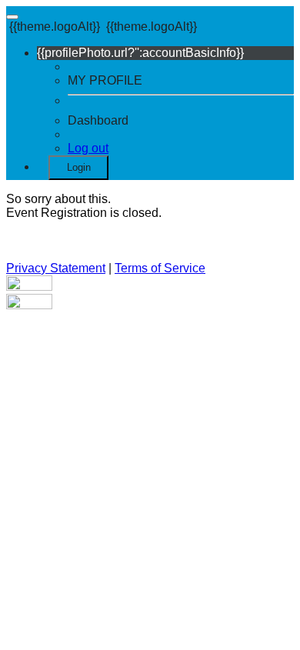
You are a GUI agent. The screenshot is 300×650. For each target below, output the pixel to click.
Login (79, 167)
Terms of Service (160, 268)
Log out (88, 148)
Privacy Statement (55, 268)
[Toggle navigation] (12, 17)
